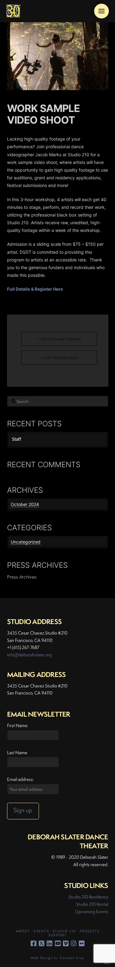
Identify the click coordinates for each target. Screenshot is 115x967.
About (23, 931)
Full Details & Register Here (35, 289)
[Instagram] (73, 943)
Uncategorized (25, 541)
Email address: (20, 779)
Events (41, 931)
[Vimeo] (65, 943)
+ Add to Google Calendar (59, 338)
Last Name (17, 752)
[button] (101, 11)
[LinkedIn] (49, 943)
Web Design (42, 958)
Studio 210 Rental (92, 904)
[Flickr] (81, 943)
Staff (16, 439)
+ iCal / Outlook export (59, 357)
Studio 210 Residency (88, 896)
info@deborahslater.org (29, 654)
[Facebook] (33, 943)
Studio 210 (64, 931)
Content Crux (72, 958)
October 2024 (25, 504)
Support (57, 935)
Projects (89, 931)
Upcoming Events (91, 911)
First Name (17, 725)
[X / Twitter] (41, 943)
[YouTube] (57, 943)
